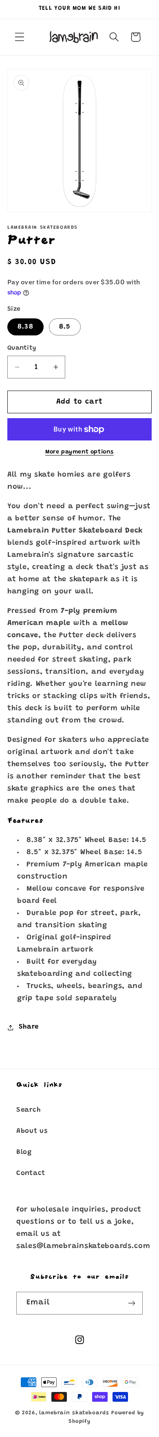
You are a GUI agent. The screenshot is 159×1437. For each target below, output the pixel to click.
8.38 (25, 327)
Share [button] (29, 1027)
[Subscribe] (131, 1303)
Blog (24, 1152)
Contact (30, 1173)
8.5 (65, 327)
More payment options (79, 452)
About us (32, 1131)
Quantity (21, 348)
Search (28, 1110)
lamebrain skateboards (74, 1413)
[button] (20, 37)
